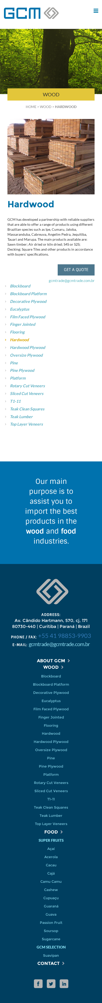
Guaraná (51, 906)
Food (51, 832)
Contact (48, 963)
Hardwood (19, 339)
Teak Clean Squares (27, 408)
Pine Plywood (22, 370)
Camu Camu (51, 881)
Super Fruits (51, 840)
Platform (18, 378)
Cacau (51, 865)
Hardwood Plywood (27, 347)
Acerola (51, 857)
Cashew (51, 890)
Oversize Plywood (26, 355)
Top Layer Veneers (26, 424)
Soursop (51, 931)
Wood (45, 107)
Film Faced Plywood (27, 316)
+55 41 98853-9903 (64, 635)
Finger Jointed (22, 324)
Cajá (51, 873)
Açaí (51, 848)
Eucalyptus (19, 309)
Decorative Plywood (28, 301)
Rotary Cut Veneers (27, 385)
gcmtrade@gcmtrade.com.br (72, 280)
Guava (51, 914)
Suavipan (51, 955)
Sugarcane (51, 939)
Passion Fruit (51, 922)
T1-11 (15, 401)
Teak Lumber (21, 416)
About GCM (51, 661)
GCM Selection (51, 947)
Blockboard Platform (28, 293)
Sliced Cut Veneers (26, 393)
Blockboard (20, 285)
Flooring (17, 332)
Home (31, 107)
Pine (14, 362)
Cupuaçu (51, 898)
